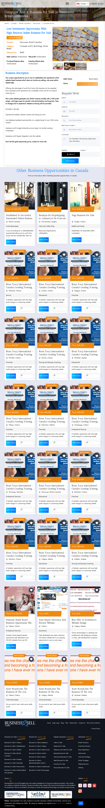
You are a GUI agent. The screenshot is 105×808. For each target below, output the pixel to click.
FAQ (66, 723)
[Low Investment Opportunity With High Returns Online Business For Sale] (75, 44)
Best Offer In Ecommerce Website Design (84, 621)
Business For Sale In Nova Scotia (15, 766)
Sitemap (80, 767)
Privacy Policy (95, 728)
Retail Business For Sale (61, 760)
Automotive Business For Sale (63, 757)
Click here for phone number (87, 84)
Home (7, 23)
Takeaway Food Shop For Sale (63, 750)
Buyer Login (56, 723)
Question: (65, 150)
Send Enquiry (70, 161)
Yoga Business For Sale (83, 215)
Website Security (83, 764)
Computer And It (48, 23)
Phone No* (65, 116)
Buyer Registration (83, 750)
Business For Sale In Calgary (37, 746)
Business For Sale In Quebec (13, 759)
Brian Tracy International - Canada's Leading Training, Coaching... (19, 286)
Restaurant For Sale (59, 746)
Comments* (65, 134)
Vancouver (36, 23)
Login (101, 4)
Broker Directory (83, 742)
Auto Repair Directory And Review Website (52, 621)
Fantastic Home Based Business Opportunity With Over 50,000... (19, 621)
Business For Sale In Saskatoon (38, 742)
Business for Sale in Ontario (13, 742)
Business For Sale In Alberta (13, 750)
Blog (62, 723)
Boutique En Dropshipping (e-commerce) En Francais (52, 217)
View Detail (11, 242)
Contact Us (82, 723)
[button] (82, 4)
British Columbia (24, 23)
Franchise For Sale (59, 764)
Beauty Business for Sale (61, 753)
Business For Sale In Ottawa (37, 757)
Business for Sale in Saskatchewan (15, 746)
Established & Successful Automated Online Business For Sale (19, 217)
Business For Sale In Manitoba (14, 763)
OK (81, 803)
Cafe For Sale (58, 742)
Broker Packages (83, 760)
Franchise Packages (84, 757)
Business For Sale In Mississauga (39, 770)
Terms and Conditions (93, 723)
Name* (64, 98)
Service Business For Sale (61, 767)
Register (94, 4)
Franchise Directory (84, 746)
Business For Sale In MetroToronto (39, 750)
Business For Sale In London (37, 753)
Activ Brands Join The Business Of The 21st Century (16, 690)
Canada (14, 23)
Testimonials (73, 723)
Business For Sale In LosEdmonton (39, 766)
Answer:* (83, 150)
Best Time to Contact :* (69, 125)
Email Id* (64, 107)
